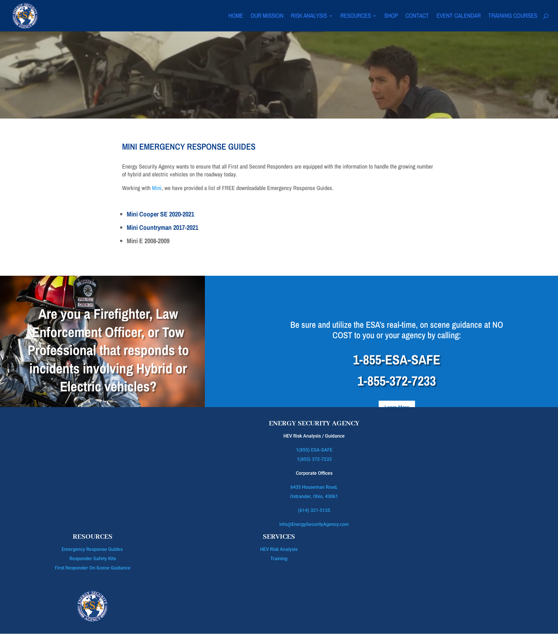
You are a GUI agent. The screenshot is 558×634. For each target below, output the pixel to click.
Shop (391, 17)
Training (278, 558)
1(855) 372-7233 (314, 459)
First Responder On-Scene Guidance (92, 568)
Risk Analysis (309, 17)
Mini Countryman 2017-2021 (162, 227)
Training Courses (512, 17)
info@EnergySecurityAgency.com (314, 524)
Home (235, 17)
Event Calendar (459, 17)
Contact (417, 17)
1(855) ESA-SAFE (314, 450)
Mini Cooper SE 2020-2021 (160, 214)
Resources (355, 17)
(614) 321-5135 (314, 510)
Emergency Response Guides (93, 549)
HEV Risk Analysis (279, 549)
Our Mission (267, 17)
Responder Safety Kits (92, 558)
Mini (157, 188)
